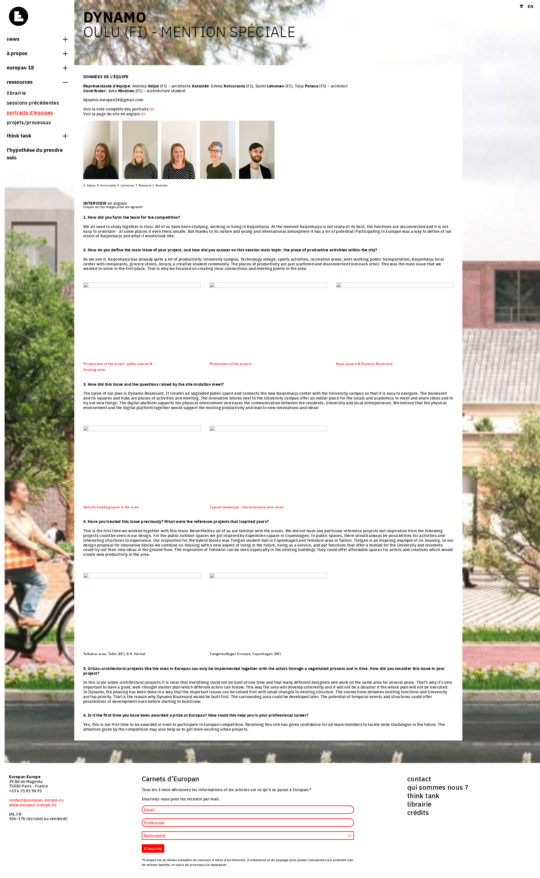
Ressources (20, 81)
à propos (17, 53)
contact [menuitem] (419, 778)
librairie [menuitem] (16, 92)
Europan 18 (20, 67)
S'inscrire (153, 848)
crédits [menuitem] (418, 812)
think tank (19, 135)
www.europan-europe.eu (33, 804)
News (13, 38)
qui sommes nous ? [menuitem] (437, 787)
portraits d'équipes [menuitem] (30, 112)
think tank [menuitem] (423, 795)
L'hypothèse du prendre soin (35, 153)
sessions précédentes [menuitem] (33, 102)
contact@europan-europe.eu (36, 800)
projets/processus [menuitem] (29, 122)
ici (151, 109)
